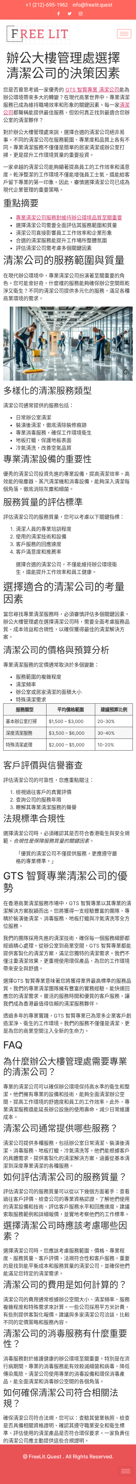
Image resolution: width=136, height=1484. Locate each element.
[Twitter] (69, 13)
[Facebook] (58, 13)
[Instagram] (80, 13)
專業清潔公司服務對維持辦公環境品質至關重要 (69, 217)
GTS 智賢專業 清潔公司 (92, 89)
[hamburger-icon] (124, 33)
